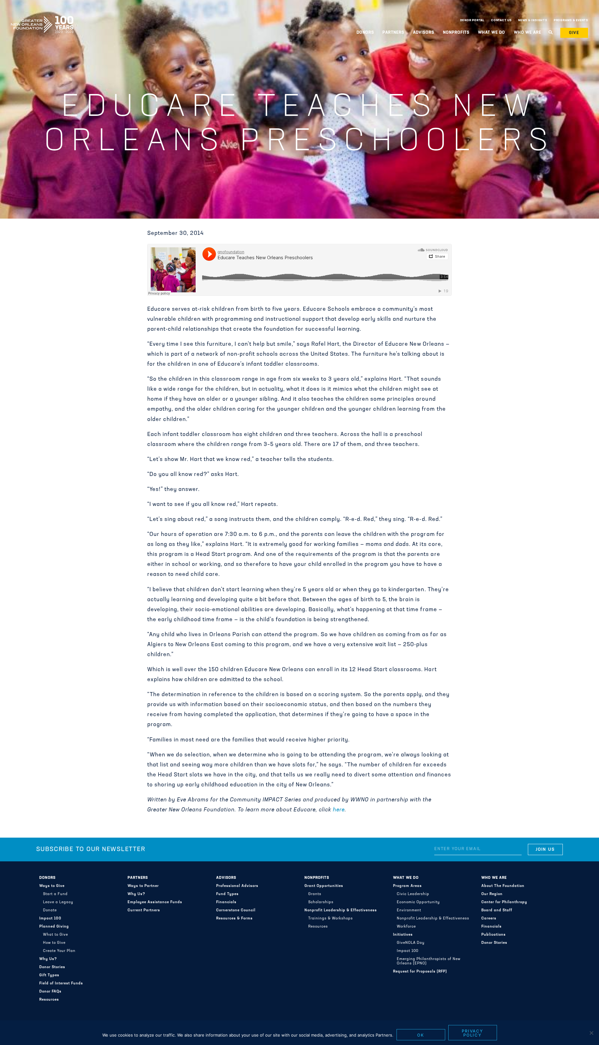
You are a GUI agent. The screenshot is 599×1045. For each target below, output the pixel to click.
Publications (493, 935)
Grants (314, 894)
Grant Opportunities (323, 886)
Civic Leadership (413, 894)
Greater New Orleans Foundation (42, 19)
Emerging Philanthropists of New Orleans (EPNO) (428, 961)
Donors (47, 878)
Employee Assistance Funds (155, 902)
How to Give (54, 943)
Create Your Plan (59, 951)
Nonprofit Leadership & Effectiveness (340, 910)
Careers (488, 918)
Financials (226, 902)
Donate (50, 910)
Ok (420, 1035)
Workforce (406, 927)
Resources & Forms (234, 918)
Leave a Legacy (58, 902)
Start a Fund (55, 894)
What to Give (55, 935)
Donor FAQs (50, 991)
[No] (591, 1033)
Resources (49, 1000)
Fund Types (227, 894)
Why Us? (48, 959)
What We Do (406, 878)
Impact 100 (50, 918)
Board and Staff (496, 910)
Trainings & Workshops (330, 918)
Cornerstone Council (236, 910)
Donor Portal (472, 20)
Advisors (226, 878)
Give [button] (574, 33)
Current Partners (144, 910)
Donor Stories (52, 967)
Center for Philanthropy (504, 902)
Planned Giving (54, 927)
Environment (409, 910)
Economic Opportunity (418, 902)
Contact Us (501, 20)
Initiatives (403, 935)
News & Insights (532, 20)
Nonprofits (316, 878)
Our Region (492, 894)
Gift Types (49, 975)
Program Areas (407, 886)
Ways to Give (52, 886)
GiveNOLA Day (411, 943)
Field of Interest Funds (61, 983)
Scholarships (321, 902)
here (339, 810)
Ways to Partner (143, 886)
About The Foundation (502, 886)
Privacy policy (473, 1033)
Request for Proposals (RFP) (420, 971)
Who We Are (494, 878)
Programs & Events (571, 20)
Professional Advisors (237, 886)
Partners (138, 878)
